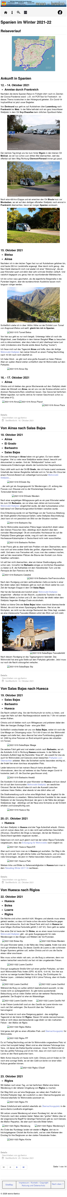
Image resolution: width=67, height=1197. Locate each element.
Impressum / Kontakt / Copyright (33, 1182)
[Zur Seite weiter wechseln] (17, 1167)
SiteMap (9, 1184)
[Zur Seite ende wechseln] (24, 1167)
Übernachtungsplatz (54, 1031)
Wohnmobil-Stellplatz (10, 351)
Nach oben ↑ (58, 1183)
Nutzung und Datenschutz (33, 1185)
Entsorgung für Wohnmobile (34, 842)
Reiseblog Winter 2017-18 (16, 867)
